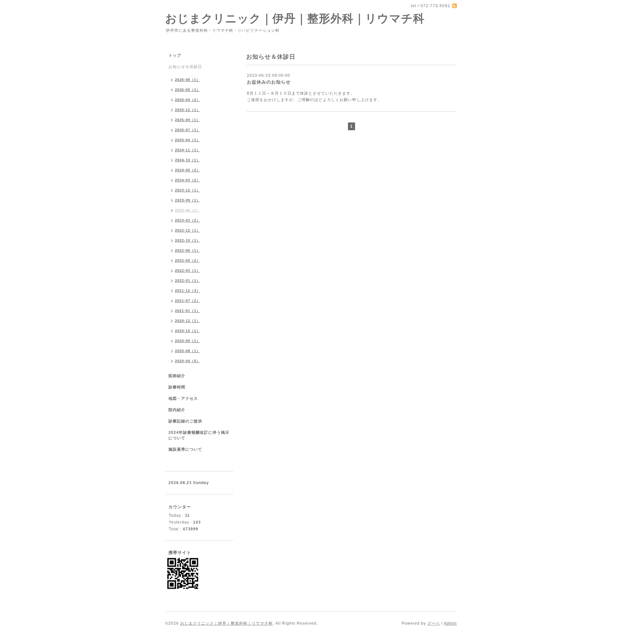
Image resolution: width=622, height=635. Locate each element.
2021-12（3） (187, 291)
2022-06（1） (187, 250)
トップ (174, 55)
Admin (450, 623)
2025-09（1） (187, 120)
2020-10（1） (187, 331)
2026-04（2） (187, 100)
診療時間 (176, 387)
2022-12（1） (187, 230)
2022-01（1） (187, 281)
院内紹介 (176, 410)
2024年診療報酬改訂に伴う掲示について (198, 435)
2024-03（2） (187, 180)
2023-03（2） (187, 220)
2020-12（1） (187, 321)
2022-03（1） (187, 270)
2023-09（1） (187, 200)
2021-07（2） (187, 301)
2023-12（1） (187, 190)
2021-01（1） (187, 311)
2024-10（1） (187, 160)
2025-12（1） (187, 110)
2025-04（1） (187, 140)
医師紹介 (176, 376)
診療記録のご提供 (185, 421)
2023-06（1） (187, 210)
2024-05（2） (187, 170)
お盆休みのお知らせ (269, 82)
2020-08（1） (187, 351)
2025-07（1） (187, 130)
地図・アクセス (183, 398)
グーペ (433, 623)
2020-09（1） (187, 341)
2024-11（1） (187, 150)
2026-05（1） (187, 90)
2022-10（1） (187, 240)
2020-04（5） (187, 361)
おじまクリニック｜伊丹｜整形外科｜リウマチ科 (295, 18)
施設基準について (185, 449)
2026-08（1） (187, 80)
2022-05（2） (187, 260)
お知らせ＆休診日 (185, 66)
